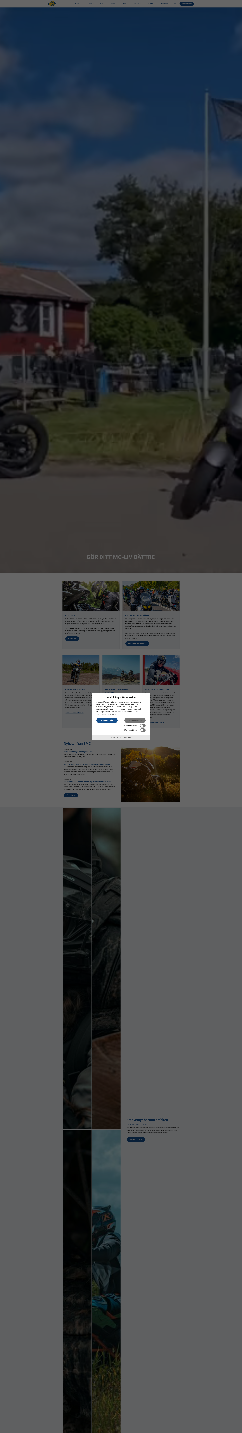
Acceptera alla (107, 720)
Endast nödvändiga (135, 720)
